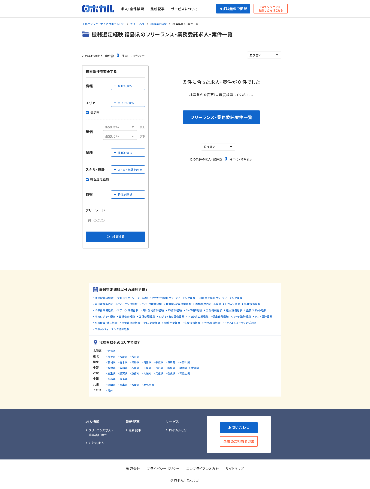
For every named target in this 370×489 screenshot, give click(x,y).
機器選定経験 (159, 24)
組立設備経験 (234, 310)
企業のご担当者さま (238, 441)
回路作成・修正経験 (106, 322)
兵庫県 (159, 373)
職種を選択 (125, 86)
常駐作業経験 (172, 322)
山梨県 (147, 368)
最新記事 (157, 8)
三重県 (111, 373)
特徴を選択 (125, 194)
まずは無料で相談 (233, 8)
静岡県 (183, 368)
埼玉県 (147, 362)
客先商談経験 (212, 322)
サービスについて (184, 8)
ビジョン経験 (232, 304)
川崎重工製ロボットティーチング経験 (220, 298)
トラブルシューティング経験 (240, 322)
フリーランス (137, 24)
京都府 (135, 373)
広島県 (123, 379)
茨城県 (111, 362)
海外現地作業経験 (153, 310)
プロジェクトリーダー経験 (132, 298)
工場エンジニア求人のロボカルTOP (103, 24)
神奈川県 (184, 362)
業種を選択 (125, 153)
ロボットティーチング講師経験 (112, 329)
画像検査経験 (127, 316)
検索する (118, 236)
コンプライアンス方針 (202, 468)
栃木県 (123, 362)
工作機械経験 (214, 310)
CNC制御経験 (194, 310)
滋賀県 (123, 373)
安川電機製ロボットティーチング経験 (116, 304)
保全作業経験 (220, 316)
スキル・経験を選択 (130, 170)
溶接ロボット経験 (105, 316)
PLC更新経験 (152, 322)
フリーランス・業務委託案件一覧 (221, 117)
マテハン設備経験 (127, 310)
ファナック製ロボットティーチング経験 (173, 298)
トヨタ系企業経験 (198, 316)
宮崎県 (135, 384)
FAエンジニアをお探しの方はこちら (270, 8)
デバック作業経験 (152, 304)
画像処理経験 (147, 316)
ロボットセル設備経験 (171, 316)
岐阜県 (171, 368)
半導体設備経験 (104, 310)
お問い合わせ (238, 427)
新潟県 (111, 368)
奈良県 (171, 373)
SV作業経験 (175, 310)
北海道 (111, 351)
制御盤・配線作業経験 (178, 304)
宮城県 (123, 356)
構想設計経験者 (104, 298)
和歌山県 (184, 373)
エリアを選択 (126, 103)
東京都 (171, 362)
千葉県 (159, 362)
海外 (110, 390)
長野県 (159, 368)
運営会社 (133, 468)
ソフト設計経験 (263, 316)
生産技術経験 (192, 322)
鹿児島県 (148, 384)
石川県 (135, 368)
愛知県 (195, 368)
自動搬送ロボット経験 (208, 304)
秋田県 (135, 356)
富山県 (123, 368)
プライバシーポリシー (163, 468)
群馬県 (135, 362)
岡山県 (111, 379)
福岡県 (111, 384)
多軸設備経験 (252, 304)
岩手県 (111, 356)
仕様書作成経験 (131, 322)
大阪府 (147, 373)
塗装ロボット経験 (256, 310)
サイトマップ (234, 468)
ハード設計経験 (242, 316)
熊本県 (123, 384)
